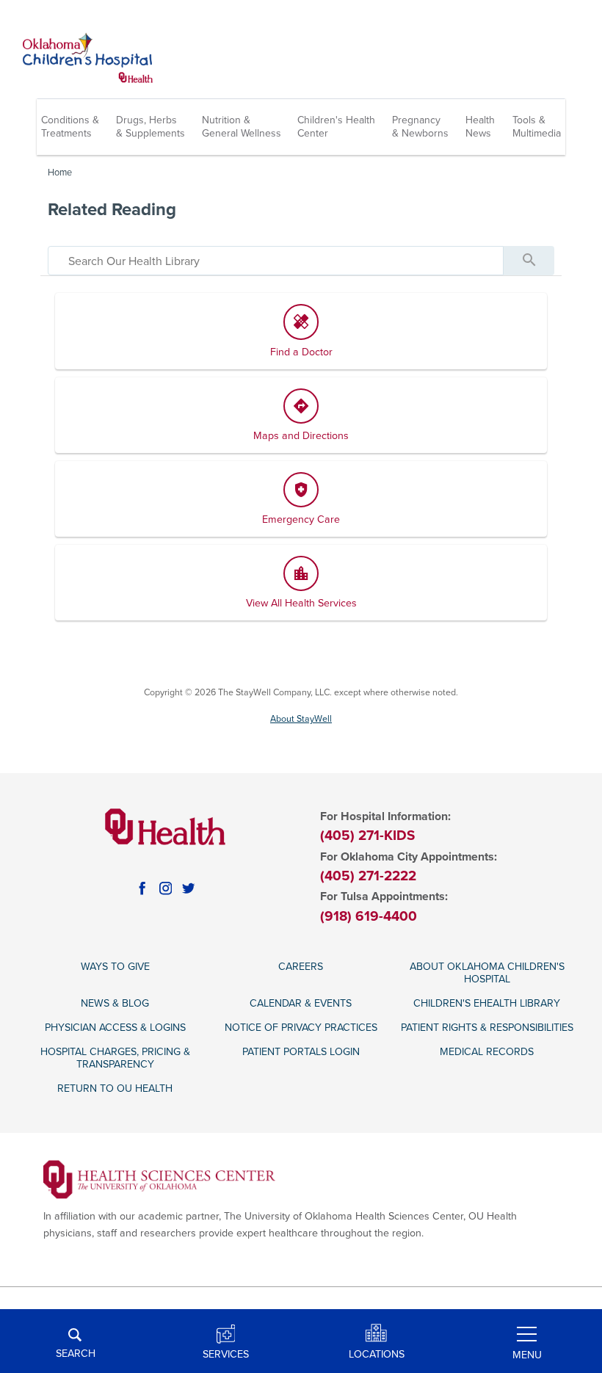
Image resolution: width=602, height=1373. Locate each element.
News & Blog (115, 1003)
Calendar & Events (301, 1003)
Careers (300, 966)
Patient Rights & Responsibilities (487, 1027)
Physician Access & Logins (115, 1027)
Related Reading (112, 209)
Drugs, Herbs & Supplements (150, 127)
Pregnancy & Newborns (420, 127)
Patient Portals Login (301, 1052)
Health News (480, 127)
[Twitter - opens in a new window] (188, 888)
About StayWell (301, 719)
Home (60, 172)
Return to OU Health (115, 1088)
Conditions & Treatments (70, 127)
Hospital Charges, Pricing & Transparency (115, 1058)
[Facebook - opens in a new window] (142, 888)
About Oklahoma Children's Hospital (487, 972)
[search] (275, 261)
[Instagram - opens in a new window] (166, 888)
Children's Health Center (336, 127)
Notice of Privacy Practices (301, 1027)
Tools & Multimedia (536, 127)
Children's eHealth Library (486, 1003)
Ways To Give (115, 966)
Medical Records (487, 1052)
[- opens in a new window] (159, 1179)
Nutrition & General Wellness (241, 127)
